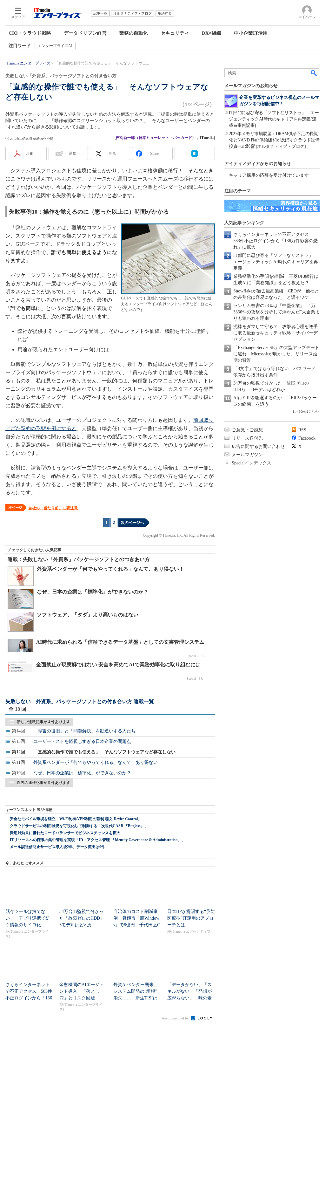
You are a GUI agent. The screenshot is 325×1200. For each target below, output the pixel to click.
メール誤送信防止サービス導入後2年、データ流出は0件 (57, 847)
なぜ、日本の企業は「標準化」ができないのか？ (93, 591)
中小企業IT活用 (251, 33)
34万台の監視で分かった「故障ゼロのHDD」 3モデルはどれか (84, 918)
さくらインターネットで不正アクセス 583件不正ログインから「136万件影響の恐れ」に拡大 (275, 241)
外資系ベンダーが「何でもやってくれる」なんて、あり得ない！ (110, 569)
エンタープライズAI (55, 46)
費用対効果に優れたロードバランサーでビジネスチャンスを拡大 (65, 833)
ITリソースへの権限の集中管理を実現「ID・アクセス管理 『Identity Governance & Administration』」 (97, 840)
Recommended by (176, 1018)
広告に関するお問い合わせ (258, 446)
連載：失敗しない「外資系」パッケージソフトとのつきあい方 (79, 559)
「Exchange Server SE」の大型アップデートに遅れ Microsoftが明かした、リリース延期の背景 (276, 354)
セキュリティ (175, 33)
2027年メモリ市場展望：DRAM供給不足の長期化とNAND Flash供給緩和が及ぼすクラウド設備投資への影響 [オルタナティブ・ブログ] (274, 140)
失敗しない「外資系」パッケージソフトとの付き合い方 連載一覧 (79, 701)
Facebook (306, 438)
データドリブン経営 (85, 33)
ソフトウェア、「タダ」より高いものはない (87, 614)
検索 (314, 72)
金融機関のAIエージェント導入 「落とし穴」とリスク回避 (81, 991)
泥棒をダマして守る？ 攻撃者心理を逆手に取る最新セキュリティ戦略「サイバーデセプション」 (275, 333)
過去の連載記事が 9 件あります (43, 782)
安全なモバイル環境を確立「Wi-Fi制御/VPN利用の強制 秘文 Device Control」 (76, 819)
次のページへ (132, 522)
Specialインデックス (251, 463)
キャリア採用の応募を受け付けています (269, 175)
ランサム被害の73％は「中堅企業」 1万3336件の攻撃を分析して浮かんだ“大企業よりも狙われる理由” (276, 312)
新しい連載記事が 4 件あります (43, 722)
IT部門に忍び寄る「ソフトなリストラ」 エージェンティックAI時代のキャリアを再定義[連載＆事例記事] (274, 119)
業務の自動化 (133, 33)
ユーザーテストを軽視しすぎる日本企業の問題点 (82, 741)
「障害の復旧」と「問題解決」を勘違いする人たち (84, 731)
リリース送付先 (247, 438)
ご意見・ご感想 (247, 430)
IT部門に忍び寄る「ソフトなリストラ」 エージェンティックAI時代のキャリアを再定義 (275, 262)
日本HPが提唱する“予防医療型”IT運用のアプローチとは (191, 918)
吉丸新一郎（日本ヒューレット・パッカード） (156, 137)
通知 (72, 153)
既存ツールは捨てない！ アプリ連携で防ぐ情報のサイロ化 (27, 918)
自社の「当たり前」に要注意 (53, 508)
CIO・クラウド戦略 (30, 33)
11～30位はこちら (305, 411)
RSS (302, 430)
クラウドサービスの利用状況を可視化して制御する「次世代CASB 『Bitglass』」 (79, 826)
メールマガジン (247, 454)
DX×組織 (211, 33)
